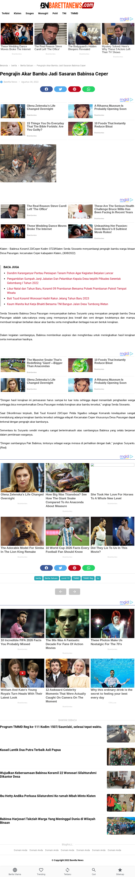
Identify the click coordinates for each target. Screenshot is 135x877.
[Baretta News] (67, 5)
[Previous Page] (60, 591)
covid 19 (65, 578)
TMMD (74, 13)
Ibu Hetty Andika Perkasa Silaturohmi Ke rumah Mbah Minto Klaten (48, 796)
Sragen (30, 13)
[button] (46, 89)
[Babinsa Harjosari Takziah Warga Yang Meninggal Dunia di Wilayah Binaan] (121, 826)
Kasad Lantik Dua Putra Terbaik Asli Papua (30, 750)
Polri (55, 13)
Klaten (17, 13)
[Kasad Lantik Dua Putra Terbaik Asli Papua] (121, 757)
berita (38, 578)
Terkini (5, 13)
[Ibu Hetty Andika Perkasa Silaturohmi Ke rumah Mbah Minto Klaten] (121, 803)
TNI (64, 13)
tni (98, 578)
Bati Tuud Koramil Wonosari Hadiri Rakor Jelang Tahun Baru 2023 (48, 298)
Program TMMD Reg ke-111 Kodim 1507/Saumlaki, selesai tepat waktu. (51, 727)
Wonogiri (43, 13)
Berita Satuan (51, 578)
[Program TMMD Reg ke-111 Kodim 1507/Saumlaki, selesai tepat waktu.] (121, 733)
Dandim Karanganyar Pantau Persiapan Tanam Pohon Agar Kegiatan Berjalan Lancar (60, 273)
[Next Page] (74, 591)
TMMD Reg (88, 578)
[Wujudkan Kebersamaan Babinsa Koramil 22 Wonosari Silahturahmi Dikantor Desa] (121, 780)
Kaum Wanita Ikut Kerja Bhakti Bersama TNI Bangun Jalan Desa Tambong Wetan (57, 304)
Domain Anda (20, 850)
